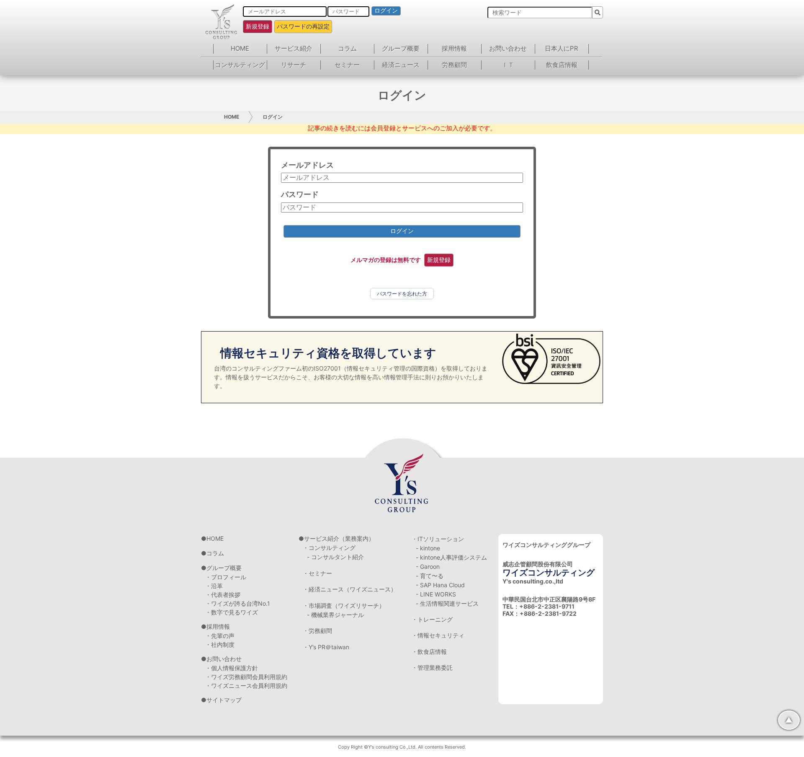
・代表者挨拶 (222, 594)
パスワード (300, 194)
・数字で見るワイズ (231, 612)
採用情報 (454, 48)
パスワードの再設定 (303, 26)
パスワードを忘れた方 (402, 293)
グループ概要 (401, 48)
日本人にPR (561, 48)
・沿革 (214, 585)
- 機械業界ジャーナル (335, 614)
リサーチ (293, 65)
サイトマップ (224, 699)
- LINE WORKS (436, 594)
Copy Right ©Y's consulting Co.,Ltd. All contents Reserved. (402, 747)
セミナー (347, 65)
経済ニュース (401, 65)
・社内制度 (219, 644)
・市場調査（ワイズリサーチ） (344, 605)
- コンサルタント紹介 (335, 556)
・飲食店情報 (429, 651)
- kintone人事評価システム (451, 557)
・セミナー (317, 573)
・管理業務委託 (432, 667)
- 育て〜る (429, 575)
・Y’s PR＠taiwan (326, 647)
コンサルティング (240, 65)
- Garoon (428, 566)
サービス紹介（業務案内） (339, 538)
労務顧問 (454, 65)
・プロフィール (225, 577)
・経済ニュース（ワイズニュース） (350, 589)
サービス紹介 (293, 48)
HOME (240, 48)
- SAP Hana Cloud (440, 584)
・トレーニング (432, 619)
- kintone (428, 548)
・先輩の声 (219, 635)
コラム (347, 48)
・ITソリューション (438, 538)
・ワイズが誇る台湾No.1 (237, 603)
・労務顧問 (317, 630)
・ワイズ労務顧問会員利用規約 (246, 676)
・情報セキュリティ (438, 635)
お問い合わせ (508, 48)
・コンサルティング (329, 547)
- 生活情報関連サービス (447, 603)
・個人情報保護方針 (231, 667)
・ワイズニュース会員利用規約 (246, 685)
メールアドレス (307, 165)
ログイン (386, 10)
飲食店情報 (561, 65)
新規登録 (257, 26)
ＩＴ (508, 65)
